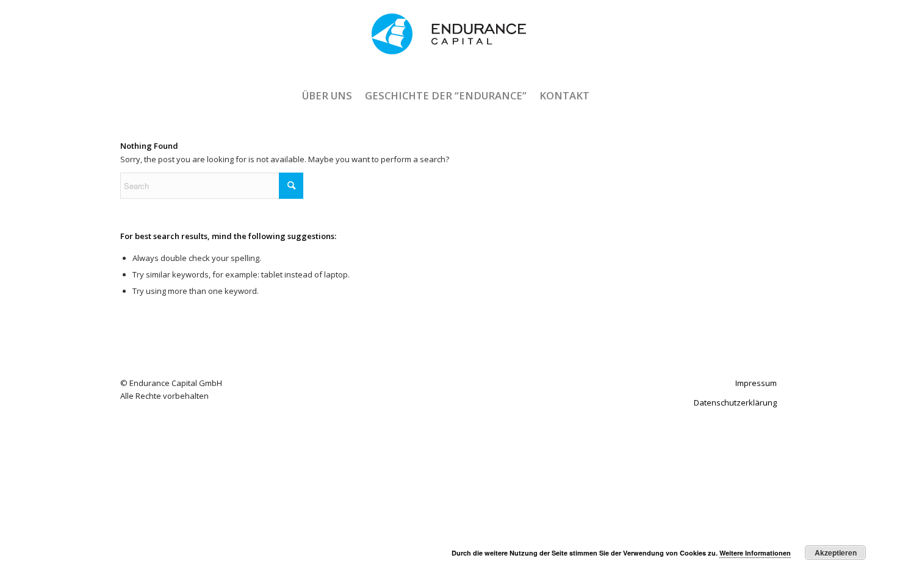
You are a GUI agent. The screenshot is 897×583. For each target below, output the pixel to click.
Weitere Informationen (755, 552)
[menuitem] (326, 95)
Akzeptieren (836, 552)
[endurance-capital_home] (448, 44)
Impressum (756, 382)
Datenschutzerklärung (735, 402)
